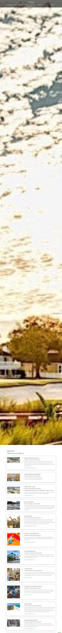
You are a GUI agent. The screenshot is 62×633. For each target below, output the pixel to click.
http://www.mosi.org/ (28, 594)
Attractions (52, 4)
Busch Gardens (28, 516)
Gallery (15, 4)
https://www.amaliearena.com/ (29, 628)
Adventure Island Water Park (31, 533)
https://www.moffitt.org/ (29, 495)
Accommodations (10, 4)
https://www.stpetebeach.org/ (29, 613)
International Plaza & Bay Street (32, 474)
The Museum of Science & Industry (33, 586)
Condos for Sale (32, 4)
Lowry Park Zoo (28, 568)
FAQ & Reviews (39, 4)
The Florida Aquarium (30, 551)
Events (44, 4)
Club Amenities (20, 4)
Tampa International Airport (31, 458)
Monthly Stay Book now (31, 6)
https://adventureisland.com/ (29, 542)
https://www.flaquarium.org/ (29, 559)
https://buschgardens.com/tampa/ (30, 525)
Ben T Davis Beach (29, 502)
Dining (47, 4)
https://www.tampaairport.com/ (30, 467)
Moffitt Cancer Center (29, 486)
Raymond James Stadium (30, 620)
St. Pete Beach (28, 604)
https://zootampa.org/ (28, 577)
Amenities (26, 4)
